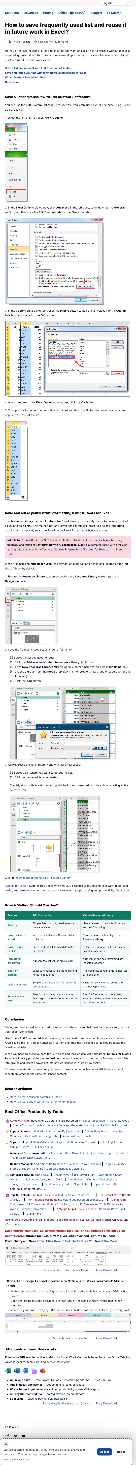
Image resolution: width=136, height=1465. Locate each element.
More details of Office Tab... (72, 1338)
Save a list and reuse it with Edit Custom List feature (38, 68)
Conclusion (12, 82)
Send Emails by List (56, 1184)
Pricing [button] (48, 13)
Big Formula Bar (84, 1174)
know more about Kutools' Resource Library (43, 877)
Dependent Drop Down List (107, 1153)
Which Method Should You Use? (26, 77)
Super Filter (81, 1184)
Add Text (57, 1195)
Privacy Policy (22, 1459)
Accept (104, 1451)
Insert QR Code (28, 1204)
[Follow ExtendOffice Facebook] (8, 1436)
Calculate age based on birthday (79, 1199)
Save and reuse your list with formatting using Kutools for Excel (46, 72)
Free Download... (107, 1270)
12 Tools (41, 1195)
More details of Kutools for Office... (67, 1403)
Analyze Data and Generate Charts (70, 1125)
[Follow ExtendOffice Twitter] (16, 1436)
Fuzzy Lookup (44, 1147)
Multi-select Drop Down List (29, 1157)
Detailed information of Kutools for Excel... (81, 549)
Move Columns (91, 1164)
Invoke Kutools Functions (111, 1125)
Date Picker (75, 1179)
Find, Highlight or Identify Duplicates (56, 1131)
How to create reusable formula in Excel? (36, 1097)
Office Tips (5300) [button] (71, 13)
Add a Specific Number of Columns (56, 1164)
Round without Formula (76, 1136)
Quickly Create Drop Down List (65, 1153)
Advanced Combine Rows (102, 1209)
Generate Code (119, 1120)
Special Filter (103, 1184)
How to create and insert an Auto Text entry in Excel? (44, 1101)
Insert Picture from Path (54, 1204)
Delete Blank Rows (96, 1131)
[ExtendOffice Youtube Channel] (23, 1436)
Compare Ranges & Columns (64, 1168)
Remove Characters (77, 1195)
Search (116, 13)
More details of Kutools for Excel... (67, 1270)
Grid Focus (42, 1174)
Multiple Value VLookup (81, 1142)
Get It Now (122, 890)
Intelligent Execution (92, 1120)
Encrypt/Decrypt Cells (25, 1184)
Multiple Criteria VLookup (46, 1142)
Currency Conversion (32, 1209)
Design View (61, 1174)
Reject (121, 1451)
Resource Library (36, 1179)
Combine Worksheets (100, 1179)
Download (31, 13)
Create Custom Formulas (28, 1125)
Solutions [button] (12, 13)
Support (96, 13)
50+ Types (110, 1195)
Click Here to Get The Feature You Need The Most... (82, 1241)
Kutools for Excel (15, 885)
